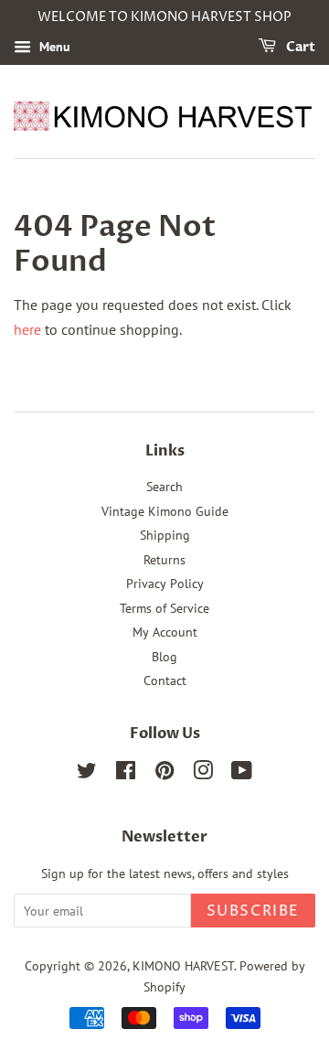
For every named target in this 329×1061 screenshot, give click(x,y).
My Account (165, 632)
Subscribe (253, 911)
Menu (53, 46)
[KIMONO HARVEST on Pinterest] (164, 774)
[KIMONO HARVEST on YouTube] (241, 774)
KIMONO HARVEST (183, 966)
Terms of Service (164, 608)
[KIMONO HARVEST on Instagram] (203, 774)
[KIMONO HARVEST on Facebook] (125, 774)
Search (164, 486)
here (27, 329)
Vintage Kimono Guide (164, 511)
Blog (164, 656)
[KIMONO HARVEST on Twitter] (87, 774)
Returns (164, 560)
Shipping (165, 535)
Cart (299, 47)
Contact (164, 680)
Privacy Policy (165, 583)
